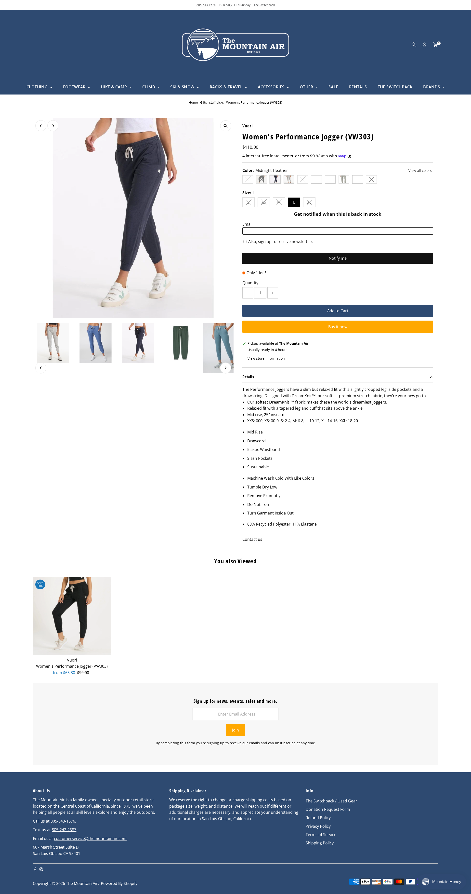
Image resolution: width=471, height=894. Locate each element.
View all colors (420, 171)
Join (235, 730)
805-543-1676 (206, 5)
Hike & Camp (114, 87)
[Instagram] (41, 869)
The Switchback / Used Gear (331, 801)
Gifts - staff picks (212, 102)
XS (266, 203)
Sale (333, 87)
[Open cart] (435, 44)
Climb (149, 87)
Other (307, 87)
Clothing (37, 87)
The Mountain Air (82, 883)
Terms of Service (321, 834)
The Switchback (264, 5)
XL (311, 203)
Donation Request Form (328, 809)
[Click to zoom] (225, 125)
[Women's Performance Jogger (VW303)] (72, 616)
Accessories (272, 87)
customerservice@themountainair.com (90, 838)
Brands (432, 87)
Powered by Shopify (119, 883)
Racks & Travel (227, 87)
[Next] (52, 125)
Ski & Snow (182, 87)
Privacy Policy (318, 826)
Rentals (358, 87)
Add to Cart (337, 310)
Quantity (250, 282)
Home (193, 102)
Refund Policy (318, 817)
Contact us (252, 539)
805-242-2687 (64, 829)
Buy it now (337, 326)
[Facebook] (35, 869)
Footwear (75, 87)
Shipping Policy (320, 843)
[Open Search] (414, 44)
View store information (266, 358)
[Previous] (40, 125)
